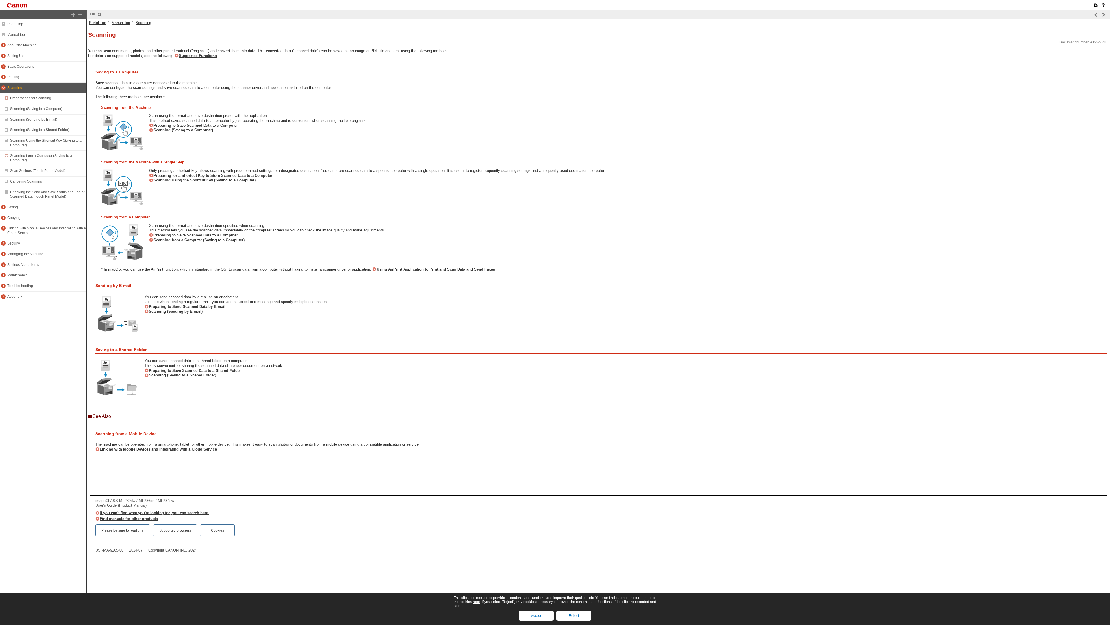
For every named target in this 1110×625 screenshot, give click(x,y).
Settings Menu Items (23, 265)
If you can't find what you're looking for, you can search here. (154, 513)
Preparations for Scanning (30, 98)
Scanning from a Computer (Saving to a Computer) (199, 240)
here (476, 602)
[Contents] (92, 15)
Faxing (12, 207)
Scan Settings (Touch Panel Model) (37, 171)
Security (13, 243)
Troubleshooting (20, 286)
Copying (14, 218)
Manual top (16, 35)
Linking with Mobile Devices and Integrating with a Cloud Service (158, 449)
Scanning (14, 88)
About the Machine (22, 45)
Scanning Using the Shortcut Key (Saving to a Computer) (204, 180)
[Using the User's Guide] (1103, 5)
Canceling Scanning (26, 181)
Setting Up (15, 56)
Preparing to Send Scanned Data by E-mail (187, 306)
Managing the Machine (25, 254)
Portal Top (15, 24)
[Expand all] (73, 15)
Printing (13, 77)
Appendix (14, 297)
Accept (536, 616)
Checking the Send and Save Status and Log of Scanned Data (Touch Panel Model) (47, 194)
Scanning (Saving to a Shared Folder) (39, 130)
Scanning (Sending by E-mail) (33, 119)
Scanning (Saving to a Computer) (36, 109)
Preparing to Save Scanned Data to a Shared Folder (195, 370)
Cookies (217, 530)
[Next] (1103, 15)
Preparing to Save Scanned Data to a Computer (195, 125)
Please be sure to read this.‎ (122, 530)
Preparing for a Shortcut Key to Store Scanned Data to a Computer (212, 175)
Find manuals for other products (129, 518)
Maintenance (17, 275)
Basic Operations (20, 67)
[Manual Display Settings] (1096, 5)
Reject (574, 616)
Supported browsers (175, 530)
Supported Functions (198, 56)
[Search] (100, 15)
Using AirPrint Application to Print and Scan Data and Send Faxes (436, 269)
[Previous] (1096, 15)
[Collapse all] (80, 15)
